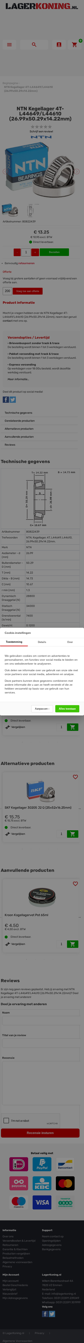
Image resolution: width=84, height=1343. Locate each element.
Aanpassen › (42, 708)
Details (42, 642)
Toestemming (14, 641)
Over (70, 642)
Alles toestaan (67, 708)
